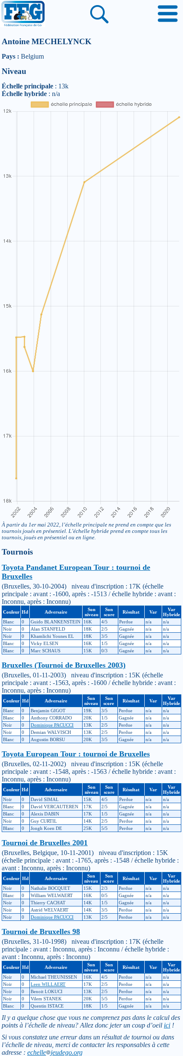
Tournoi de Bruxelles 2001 (45, 842)
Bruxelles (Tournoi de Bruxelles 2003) (64, 665)
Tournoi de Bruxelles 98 (41, 931)
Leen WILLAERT (48, 984)
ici (167, 1025)
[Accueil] (22, 14)
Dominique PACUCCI (52, 725)
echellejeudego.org (55, 1052)
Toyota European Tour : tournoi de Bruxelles (76, 754)
